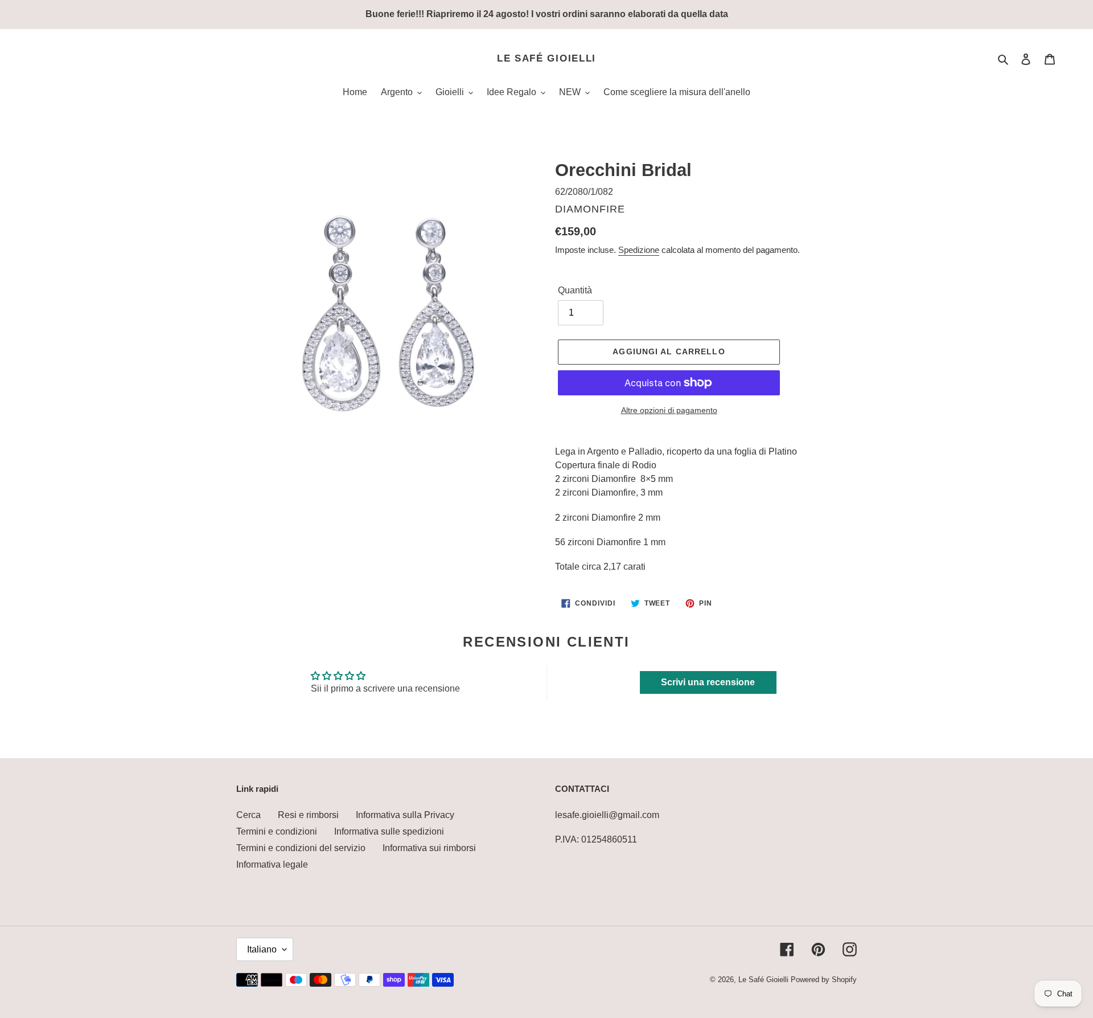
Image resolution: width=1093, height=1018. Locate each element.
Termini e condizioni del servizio (300, 848)
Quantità (575, 290)
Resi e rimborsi (308, 815)
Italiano (262, 949)
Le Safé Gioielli (546, 58)
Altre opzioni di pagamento (669, 410)
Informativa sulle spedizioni (389, 831)
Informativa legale (272, 864)
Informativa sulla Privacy (405, 815)
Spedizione (638, 250)
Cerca (248, 815)
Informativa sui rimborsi (429, 848)
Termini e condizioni (276, 831)
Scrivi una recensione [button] (708, 682)
